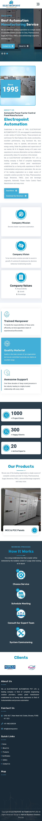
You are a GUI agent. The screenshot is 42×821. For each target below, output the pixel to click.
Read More (10, 191)
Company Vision (21, 254)
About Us (22, 46)
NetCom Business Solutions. (31, 815)
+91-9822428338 (10, 724)
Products (5, 752)
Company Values (21, 285)
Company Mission (21, 223)
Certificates (6, 756)
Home (4, 744)
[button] (2, 54)
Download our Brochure (15, 196)
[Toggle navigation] (39, 4)
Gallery (4, 760)
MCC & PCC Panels (14, 530)
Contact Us (7, 46)
